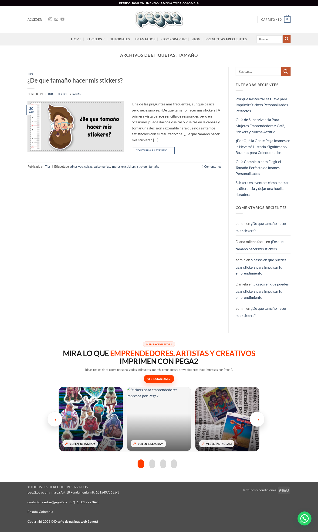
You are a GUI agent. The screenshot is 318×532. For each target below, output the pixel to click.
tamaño (154, 166)
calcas (88, 166)
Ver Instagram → (159, 378)
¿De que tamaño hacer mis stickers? (75, 80)
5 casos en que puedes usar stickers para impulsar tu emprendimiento (261, 266)
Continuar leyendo (153, 150)
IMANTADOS (145, 39)
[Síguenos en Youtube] (62, 19)
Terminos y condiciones (259, 490)
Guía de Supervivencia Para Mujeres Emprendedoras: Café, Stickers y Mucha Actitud (260, 125)
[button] (34, 19)
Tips (30, 73)
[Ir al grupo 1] (140, 464)
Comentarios (211, 166)
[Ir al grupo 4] (174, 464)
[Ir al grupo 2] (152, 464)
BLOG (196, 39)
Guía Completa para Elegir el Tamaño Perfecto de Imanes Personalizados (258, 167)
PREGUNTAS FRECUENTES (226, 39)
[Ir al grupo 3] (163, 464)
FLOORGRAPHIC (173, 39)
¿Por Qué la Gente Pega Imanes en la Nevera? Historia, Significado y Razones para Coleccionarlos (263, 146)
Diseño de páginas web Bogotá (76, 521)
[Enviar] (287, 39)
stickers (142, 166)
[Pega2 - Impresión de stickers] (159, 19)
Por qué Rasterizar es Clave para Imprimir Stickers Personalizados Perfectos (262, 105)
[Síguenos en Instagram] (50, 19)
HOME (76, 39)
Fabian (76, 93)
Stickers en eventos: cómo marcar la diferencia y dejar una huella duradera (262, 188)
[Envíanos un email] (56, 19)
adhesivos (76, 166)
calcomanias (102, 166)
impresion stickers (124, 166)
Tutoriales (120, 39)
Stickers (94, 39)
